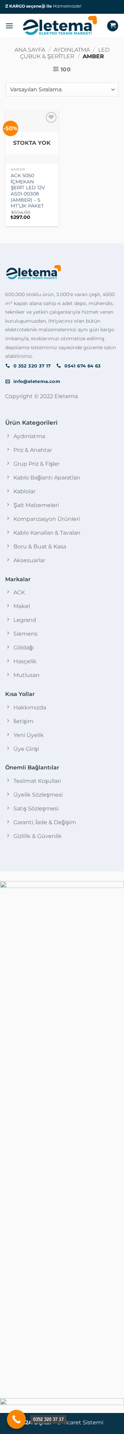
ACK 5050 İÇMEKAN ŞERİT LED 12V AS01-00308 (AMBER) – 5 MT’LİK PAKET (28, 191)
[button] (9, 25)
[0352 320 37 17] (16, 1419)
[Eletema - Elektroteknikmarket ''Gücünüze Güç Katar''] (60, 26)
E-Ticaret (69, 1422)
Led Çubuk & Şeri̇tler (65, 53)
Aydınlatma (72, 50)
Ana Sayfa (29, 50)
